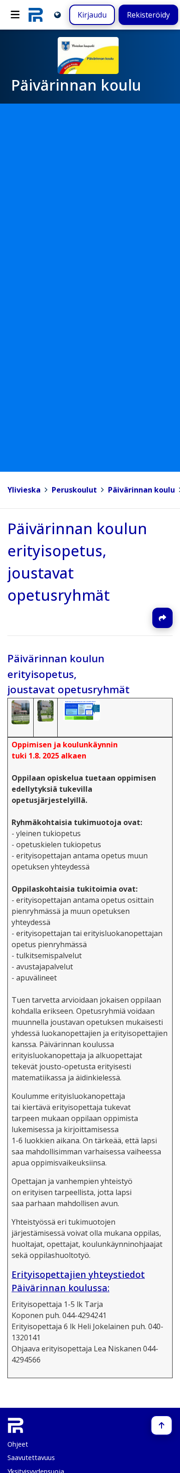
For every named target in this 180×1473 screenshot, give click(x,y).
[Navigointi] (15, 15)
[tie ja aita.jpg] (45, 710)
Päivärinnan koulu (141, 490)
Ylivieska (24, 490)
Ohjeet (17, 1444)
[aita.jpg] (21, 711)
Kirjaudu (92, 15)
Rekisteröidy (148, 15)
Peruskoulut (74, 490)
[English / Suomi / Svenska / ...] (57, 14)
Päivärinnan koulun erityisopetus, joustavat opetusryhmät (68, 673)
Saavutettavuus (31, 1457)
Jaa (162, 618)
